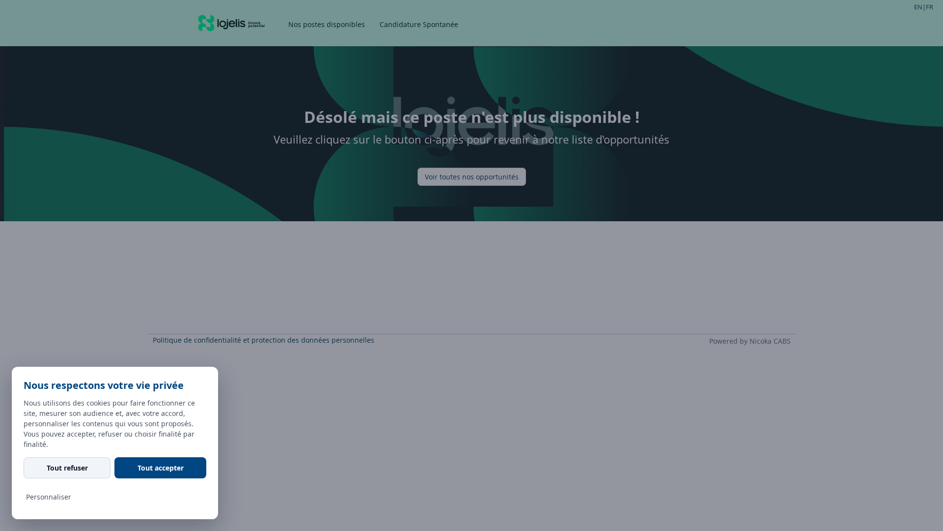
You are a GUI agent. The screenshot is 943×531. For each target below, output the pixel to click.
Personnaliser (48, 497)
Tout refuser (67, 467)
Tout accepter (161, 467)
